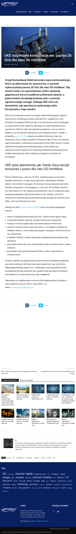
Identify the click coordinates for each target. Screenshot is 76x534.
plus (47, 481)
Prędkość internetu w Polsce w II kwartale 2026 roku (22, 397)
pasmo (43, 457)
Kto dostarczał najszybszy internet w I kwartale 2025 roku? (53, 421)
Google (6, 477)
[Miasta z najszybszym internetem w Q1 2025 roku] (38, 413)
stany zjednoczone (66, 484)
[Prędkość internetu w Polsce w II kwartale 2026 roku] (22, 388)
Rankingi (37, 12)
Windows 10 (55, 488)
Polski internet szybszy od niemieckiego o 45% (37, 397)
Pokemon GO (62, 481)
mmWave (36, 457)
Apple (29, 474)
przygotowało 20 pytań (30, 207)
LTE (67, 477)
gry (13, 477)
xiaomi (63, 488)
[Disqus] (38, 338)
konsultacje (29, 457)
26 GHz (9, 457)
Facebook (55, 474)
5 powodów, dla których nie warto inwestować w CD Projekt (58, 372)
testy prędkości (24, 488)
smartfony (41, 484)
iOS (54, 478)
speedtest (49, 484)
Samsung (23, 484)
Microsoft (7, 481)
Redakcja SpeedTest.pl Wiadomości (60, 529)
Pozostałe (54, 12)
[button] (72, 4)
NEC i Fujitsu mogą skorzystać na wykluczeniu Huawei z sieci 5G (19, 372)
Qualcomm (6, 484)
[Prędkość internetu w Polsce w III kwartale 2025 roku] (7, 413)
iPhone (60, 477)
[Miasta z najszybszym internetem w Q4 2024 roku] (68, 413)
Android (19, 474)
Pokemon (53, 481)
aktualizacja (11, 474)
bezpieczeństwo (40, 474)
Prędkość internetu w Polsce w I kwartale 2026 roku (53, 397)
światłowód (5, 491)
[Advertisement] (38, 20)
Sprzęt (45, 12)
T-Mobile (6, 488)
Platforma (64, 12)
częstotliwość (19, 457)
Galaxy (62, 474)
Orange (36, 481)
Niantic (15, 481)
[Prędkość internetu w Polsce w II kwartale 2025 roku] (22, 413)
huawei (20, 477)
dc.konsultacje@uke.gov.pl (22, 287)
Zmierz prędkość (21, 12)
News (30, 12)
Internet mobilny (12, 51)
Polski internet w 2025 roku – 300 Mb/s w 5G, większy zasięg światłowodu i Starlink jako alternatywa (68, 399)
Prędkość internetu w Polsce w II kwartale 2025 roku (22, 421)
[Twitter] (58, 511)
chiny (48, 474)
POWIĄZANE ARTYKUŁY (10, 380)
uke (54, 457)
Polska (49, 457)
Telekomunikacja (21, 51)
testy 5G (14, 488)
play (43, 481)
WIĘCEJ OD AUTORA (26, 380)
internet (28, 478)
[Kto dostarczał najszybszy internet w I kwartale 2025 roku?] (53, 413)
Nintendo (22, 481)
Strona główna (5, 25)
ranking (14, 484)
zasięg (70, 488)
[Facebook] (53, 511)
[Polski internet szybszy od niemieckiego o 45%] (38, 388)
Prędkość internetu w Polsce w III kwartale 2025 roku (7, 421)
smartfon (33, 484)
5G (12, 25)
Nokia (29, 481)
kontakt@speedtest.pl (42, 521)
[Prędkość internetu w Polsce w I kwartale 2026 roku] (53, 388)
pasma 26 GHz (20, 136)
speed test (57, 484)
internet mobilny (42, 477)
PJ (8, 64)
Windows (47, 488)
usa (36, 488)
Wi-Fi (40, 488)
